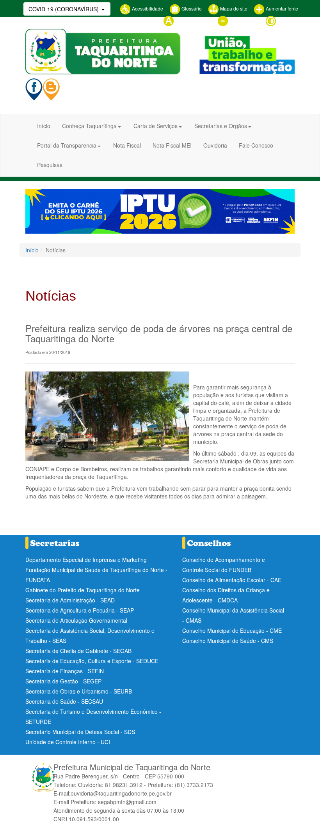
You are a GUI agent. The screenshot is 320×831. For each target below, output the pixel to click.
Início (43, 126)
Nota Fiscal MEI (172, 145)
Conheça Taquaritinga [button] (89, 126)
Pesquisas (49, 165)
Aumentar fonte (281, 8)
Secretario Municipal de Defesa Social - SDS (80, 732)
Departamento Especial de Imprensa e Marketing (86, 559)
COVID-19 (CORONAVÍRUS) (64, 9)
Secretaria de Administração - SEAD (70, 600)
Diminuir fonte (243, 20)
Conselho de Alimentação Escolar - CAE (231, 580)
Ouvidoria (215, 145)
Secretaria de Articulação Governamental (76, 620)
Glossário (191, 8)
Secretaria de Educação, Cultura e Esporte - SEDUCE (91, 661)
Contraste (287, 20)
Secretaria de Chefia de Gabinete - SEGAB (78, 651)
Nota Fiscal (127, 145)
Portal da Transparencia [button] (66, 145)
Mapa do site (233, 8)
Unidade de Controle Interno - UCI (67, 742)
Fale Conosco (256, 145)
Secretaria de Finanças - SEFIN (64, 671)
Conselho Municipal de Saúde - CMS (227, 640)
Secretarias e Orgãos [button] (220, 126)
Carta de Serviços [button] (155, 126)
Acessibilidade (147, 8)
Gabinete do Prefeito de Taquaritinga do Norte (82, 590)
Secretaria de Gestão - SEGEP (63, 681)
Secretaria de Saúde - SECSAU (64, 701)
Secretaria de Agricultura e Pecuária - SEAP (79, 610)
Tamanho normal (192, 20)
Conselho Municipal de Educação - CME (232, 630)
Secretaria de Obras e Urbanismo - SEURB (78, 691)
